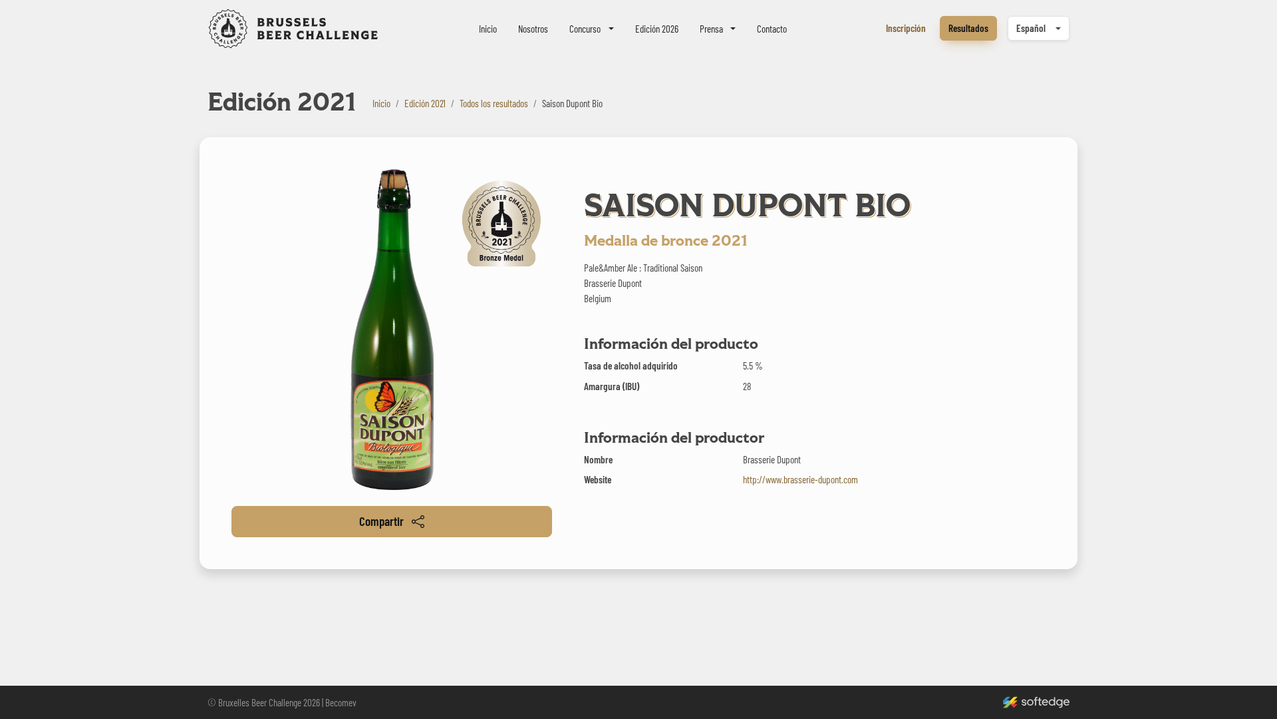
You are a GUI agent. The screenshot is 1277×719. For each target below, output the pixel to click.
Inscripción (906, 28)
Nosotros (533, 29)
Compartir (381, 521)
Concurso (585, 29)
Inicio (488, 29)
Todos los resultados (494, 103)
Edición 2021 (425, 103)
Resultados (968, 28)
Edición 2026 (656, 29)
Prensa (711, 29)
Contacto (772, 29)
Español (1031, 28)
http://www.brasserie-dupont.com (800, 479)
